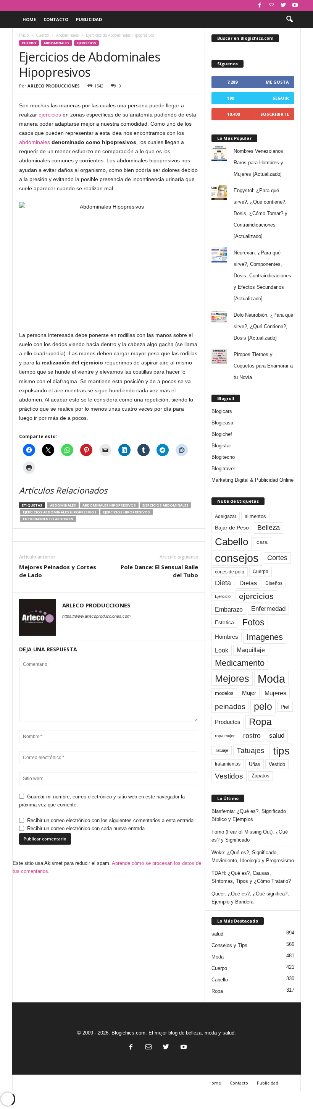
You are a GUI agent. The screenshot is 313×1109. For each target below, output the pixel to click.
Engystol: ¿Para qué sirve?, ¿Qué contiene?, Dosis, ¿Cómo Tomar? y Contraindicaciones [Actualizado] (260, 213)
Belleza (268, 527)
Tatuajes (251, 750)
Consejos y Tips (229, 945)
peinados (230, 706)
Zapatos (260, 776)
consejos (237, 558)
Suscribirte (274, 114)
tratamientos (227, 764)
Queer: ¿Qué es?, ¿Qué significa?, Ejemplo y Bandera (250, 898)
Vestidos (229, 776)
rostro (252, 736)
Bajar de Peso (232, 528)
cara (262, 542)
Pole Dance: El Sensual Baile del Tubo (159, 571)
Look (221, 650)
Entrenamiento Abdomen (48, 518)
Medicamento (240, 663)
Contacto (56, 19)
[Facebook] (259, 5)
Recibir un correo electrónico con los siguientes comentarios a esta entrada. (111, 820)
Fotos (253, 622)
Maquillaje (251, 650)
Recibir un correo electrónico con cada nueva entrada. (86, 828)
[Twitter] (283, 5)
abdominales (34, 142)
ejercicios (50, 115)
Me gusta (277, 82)
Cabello (231, 541)
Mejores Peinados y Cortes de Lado (57, 571)
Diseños (273, 583)
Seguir (281, 98)
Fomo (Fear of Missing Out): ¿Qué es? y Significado (249, 836)
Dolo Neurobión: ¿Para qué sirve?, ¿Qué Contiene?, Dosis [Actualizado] (263, 326)
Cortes (277, 558)
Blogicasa (222, 423)
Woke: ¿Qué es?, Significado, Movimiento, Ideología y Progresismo (252, 856)
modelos (224, 693)
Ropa (260, 722)
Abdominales (67, 35)
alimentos (255, 516)
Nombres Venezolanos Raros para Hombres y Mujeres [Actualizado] (258, 162)
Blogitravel (223, 468)
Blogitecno (223, 457)
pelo (263, 706)
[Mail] (271, 5)
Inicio (24, 35)
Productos (227, 722)
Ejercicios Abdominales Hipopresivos (60, 512)
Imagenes (265, 637)
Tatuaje (221, 750)
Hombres (226, 637)
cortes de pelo (229, 572)
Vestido (277, 764)
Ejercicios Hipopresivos (126, 512)
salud (276, 735)
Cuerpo (42, 35)
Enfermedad (268, 608)
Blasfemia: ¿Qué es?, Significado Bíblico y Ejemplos (248, 815)
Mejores (232, 678)
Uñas (254, 764)
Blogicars (221, 411)
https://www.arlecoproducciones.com (96, 616)
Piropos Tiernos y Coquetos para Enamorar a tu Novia (263, 365)
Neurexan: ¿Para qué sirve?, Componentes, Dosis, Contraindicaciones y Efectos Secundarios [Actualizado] (262, 275)
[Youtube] (295, 5)
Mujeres (275, 693)
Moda (271, 678)
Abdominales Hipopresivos (109, 505)
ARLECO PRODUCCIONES (53, 86)
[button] (289, 19)
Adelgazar (225, 516)
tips (281, 751)
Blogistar (221, 445)
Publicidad (89, 19)
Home (29, 19)
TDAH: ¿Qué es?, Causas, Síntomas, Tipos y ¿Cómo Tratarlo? (251, 877)
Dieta (223, 583)
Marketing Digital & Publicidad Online (252, 480)
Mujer (249, 693)
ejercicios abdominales (165, 505)
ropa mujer (225, 735)
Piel (285, 707)
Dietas (248, 583)
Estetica (224, 622)
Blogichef (221, 434)
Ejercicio (223, 596)
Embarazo (229, 609)
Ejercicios (86, 42)
